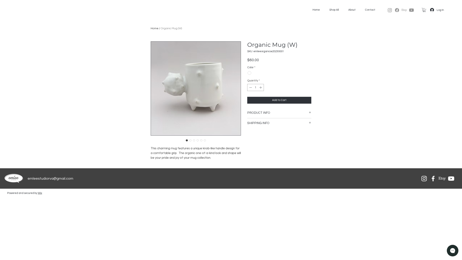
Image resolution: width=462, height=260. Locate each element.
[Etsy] (404, 10)
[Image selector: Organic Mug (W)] (187, 140)
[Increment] (261, 87)
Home (154, 28)
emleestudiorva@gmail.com (50, 178)
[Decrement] (250, 87)
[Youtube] (411, 10)
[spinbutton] (256, 87)
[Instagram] (390, 10)
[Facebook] (397, 10)
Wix (40, 193)
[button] (424, 10)
